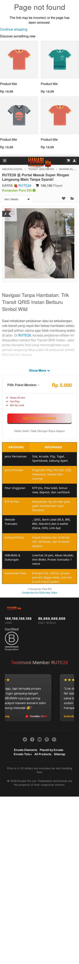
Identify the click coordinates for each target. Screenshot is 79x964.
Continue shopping (13, 29)
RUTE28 (24, 185)
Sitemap (59, 754)
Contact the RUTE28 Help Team (39, 592)
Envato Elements (25, 750)
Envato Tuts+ (23, 754)
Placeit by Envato (51, 750)
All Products (42, 754)
